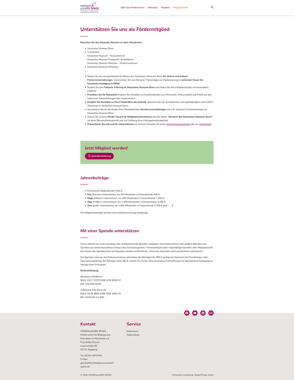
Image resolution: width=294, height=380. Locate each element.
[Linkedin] (203, 313)
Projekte (165, 7)
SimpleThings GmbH (204, 375)
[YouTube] (195, 313)
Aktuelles (153, 7)
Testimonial (205, 124)
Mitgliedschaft (180, 7)
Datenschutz (133, 334)
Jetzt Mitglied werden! (106, 148)
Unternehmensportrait (178, 124)
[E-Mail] (211, 313)
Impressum (132, 331)
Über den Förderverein (132, 7)
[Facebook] (186, 313)
